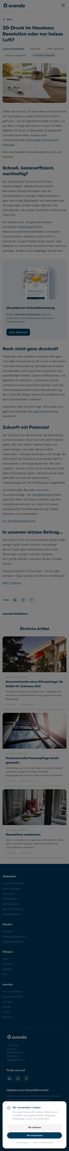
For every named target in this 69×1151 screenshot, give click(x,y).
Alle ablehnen (34, 1127)
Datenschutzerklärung (43, 1142)
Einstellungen (22, 1142)
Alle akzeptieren (34, 1135)
